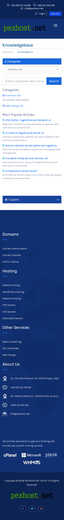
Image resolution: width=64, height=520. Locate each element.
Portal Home (7, 52)
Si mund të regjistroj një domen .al (24, 132)
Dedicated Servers (12, 318)
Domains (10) (13, 95)
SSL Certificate (10, 348)
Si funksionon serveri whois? (21, 171)
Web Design (9, 354)
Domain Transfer (11, 255)
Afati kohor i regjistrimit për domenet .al (28, 120)
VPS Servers (9, 305)
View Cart (55, 13)
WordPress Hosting (13, 291)
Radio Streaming (11, 341)
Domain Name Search (14, 248)
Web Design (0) (14, 105)
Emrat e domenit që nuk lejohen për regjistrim (31, 145)
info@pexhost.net (33, 8)
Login (41, 13)
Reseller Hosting (11, 298)
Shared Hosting (11, 285)
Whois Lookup (10, 261)
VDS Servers (9, 311)
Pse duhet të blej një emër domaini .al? (26, 158)
